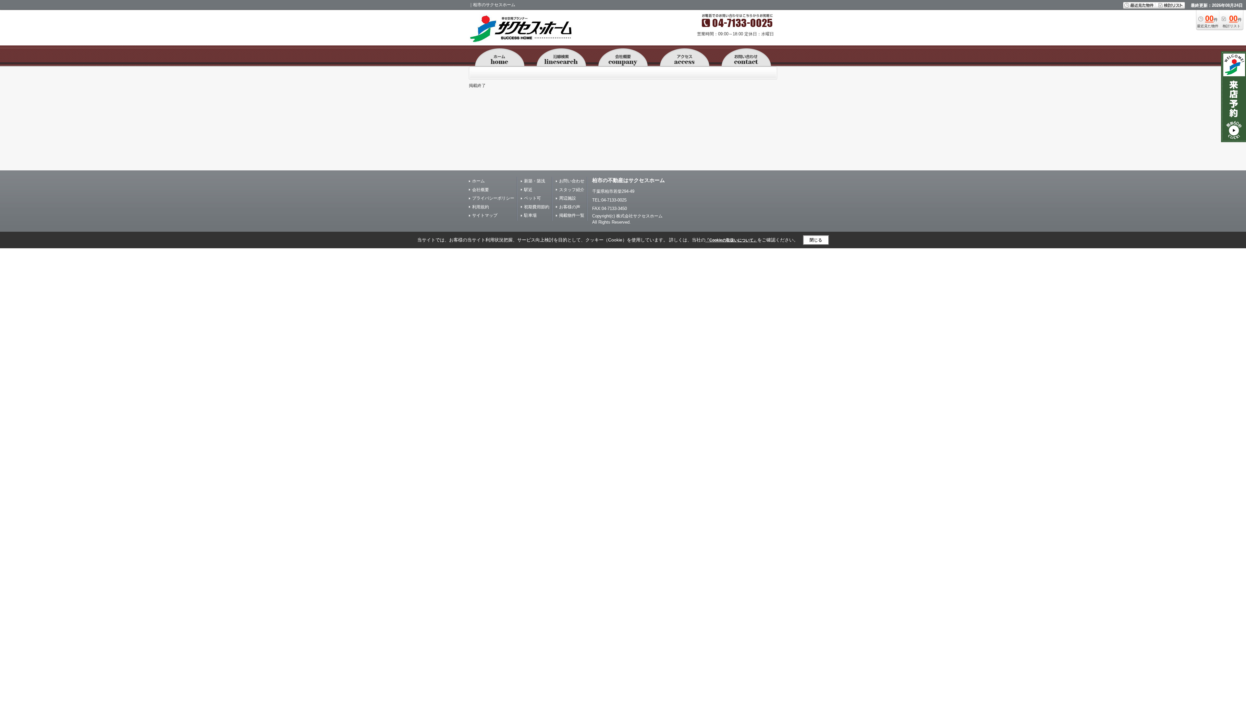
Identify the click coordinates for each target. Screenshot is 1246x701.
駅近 (528, 189)
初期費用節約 (536, 206)
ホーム (478, 180)
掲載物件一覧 (571, 215)
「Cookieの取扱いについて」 (731, 240)
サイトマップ (484, 215)
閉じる (816, 240)
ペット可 (532, 198)
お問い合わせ (571, 180)
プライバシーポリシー (493, 198)
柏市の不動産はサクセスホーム (628, 180)
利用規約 (480, 206)
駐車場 (530, 215)
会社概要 (480, 189)
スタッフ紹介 (571, 189)
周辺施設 (567, 198)
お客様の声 (569, 206)
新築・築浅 (534, 180)
